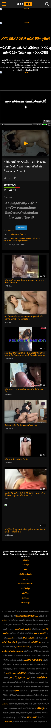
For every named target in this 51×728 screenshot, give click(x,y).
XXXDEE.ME (21, 616)
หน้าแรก (26, 560)
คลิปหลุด (21, 238)
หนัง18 (4, 620)
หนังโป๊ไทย (13, 241)
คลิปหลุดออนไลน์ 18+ (19, 234)
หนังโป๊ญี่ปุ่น (25, 588)
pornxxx (19, 647)
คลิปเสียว (29, 238)
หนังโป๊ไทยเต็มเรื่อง (25, 574)
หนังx (38, 238)
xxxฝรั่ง (17, 629)
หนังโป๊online (11, 673)
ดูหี (34, 238)
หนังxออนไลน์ (26, 629)
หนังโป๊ (6, 241)
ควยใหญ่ (5, 651)
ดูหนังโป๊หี (27, 660)
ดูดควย (36, 633)
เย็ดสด (16, 691)
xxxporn (26, 647)
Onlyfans (11, 238)
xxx (16, 238)
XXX (25, 569)
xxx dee (11, 230)
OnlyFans (25, 598)
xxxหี (10, 638)
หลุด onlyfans (23, 241)
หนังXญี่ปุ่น (26, 678)
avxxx (25, 579)
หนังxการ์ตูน (25, 603)
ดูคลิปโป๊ (30, 638)
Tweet (22, 228)
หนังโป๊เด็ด (8, 722)
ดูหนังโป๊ (43, 633)
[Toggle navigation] (4, 4)
